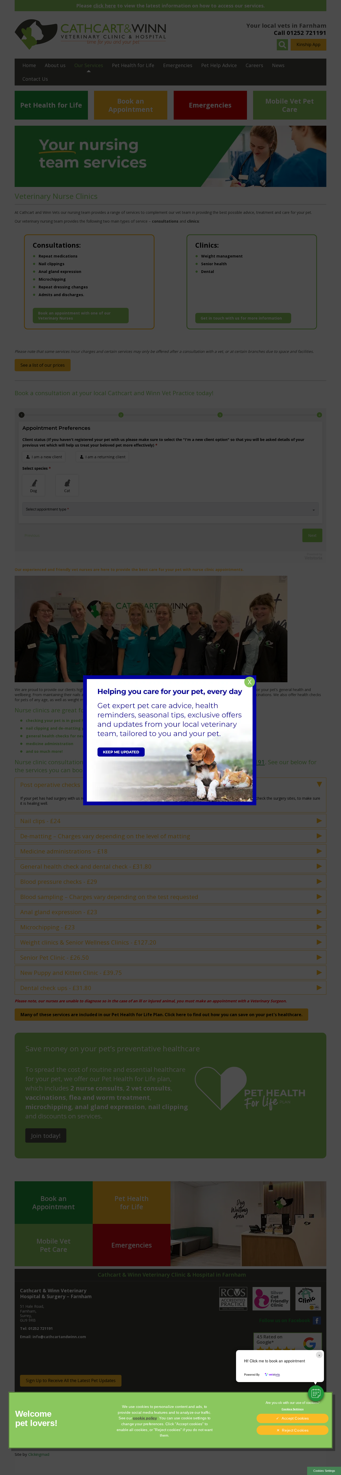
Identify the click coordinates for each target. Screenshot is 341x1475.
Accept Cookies (295, 1418)
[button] (316, 1393)
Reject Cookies (295, 1430)
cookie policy (145, 1418)
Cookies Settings (324, 1470)
